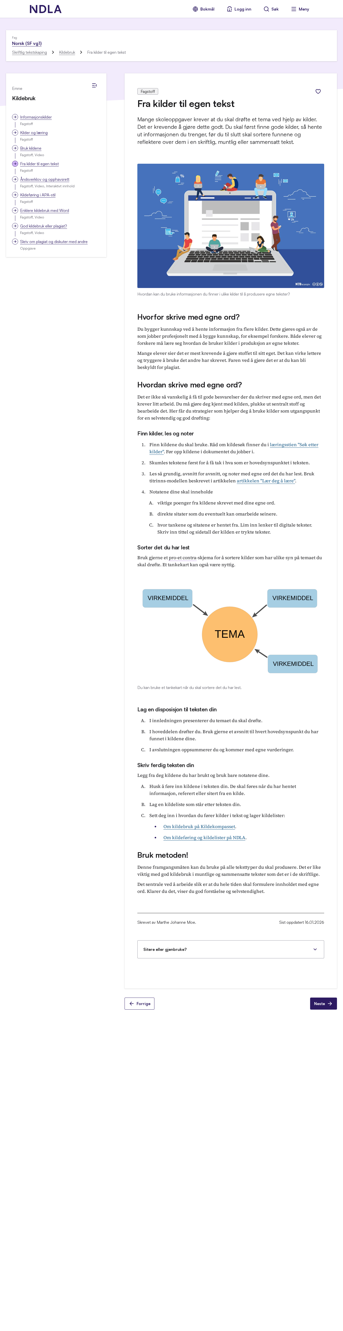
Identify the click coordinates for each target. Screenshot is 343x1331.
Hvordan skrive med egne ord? (189, 384)
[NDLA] (46, 9)
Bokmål (207, 9)
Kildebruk (67, 52)
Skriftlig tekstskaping (29, 52)
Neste (319, 1003)
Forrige (143, 1003)
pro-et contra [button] (182, 557)
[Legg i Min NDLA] (318, 91)
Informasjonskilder (36, 117)
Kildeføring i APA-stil (37, 194)
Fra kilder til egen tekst (39, 163)
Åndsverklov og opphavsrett (44, 179)
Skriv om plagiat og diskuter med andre (54, 241)
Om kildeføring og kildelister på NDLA (204, 837)
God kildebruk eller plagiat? (43, 225)
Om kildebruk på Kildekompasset (199, 826)
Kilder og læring (34, 132)
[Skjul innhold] (94, 85)
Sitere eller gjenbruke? (165, 949)
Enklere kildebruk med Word (44, 210)
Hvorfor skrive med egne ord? (188, 316)
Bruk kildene (30, 148)
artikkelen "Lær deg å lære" (266, 481)
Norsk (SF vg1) (26, 43)
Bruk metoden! (162, 854)
